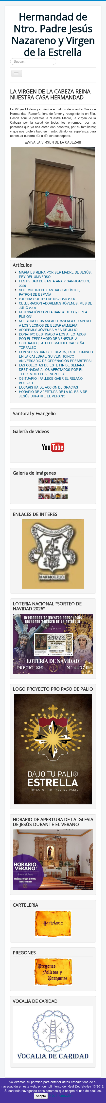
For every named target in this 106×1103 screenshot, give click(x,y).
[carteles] (53, 923)
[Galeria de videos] (53, 447)
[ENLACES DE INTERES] (53, 553)
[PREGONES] (53, 971)
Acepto (41, 1095)
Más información (60, 1095)
